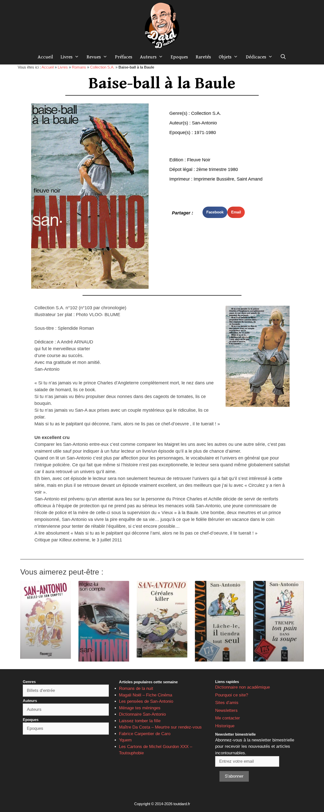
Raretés (203, 57)
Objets (225, 57)
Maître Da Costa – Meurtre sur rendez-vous (160, 727)
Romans (79, 67)
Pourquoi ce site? (231, 695)
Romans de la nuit (136, 688)
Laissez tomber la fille (139, 720)
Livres (66, 57)
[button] (214, 212)
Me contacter (227, 718)
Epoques (179, 57)
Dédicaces (256, 57)
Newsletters (226, 710)
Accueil (45, 57)
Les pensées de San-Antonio (146, 701)
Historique (224, 725)
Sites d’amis (226, 702)
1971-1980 (205, 132)
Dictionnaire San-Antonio (142, 714)
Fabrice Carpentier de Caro (144, 733)
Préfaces (123, 57)
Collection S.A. (102, 67)
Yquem (125, 740)
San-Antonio (204, 122)
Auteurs (148, 57)
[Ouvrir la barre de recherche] (283, 56)
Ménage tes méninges (139, 708)
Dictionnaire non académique (242, 687)
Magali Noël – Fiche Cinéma (145, 695)
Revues (94, 57)
